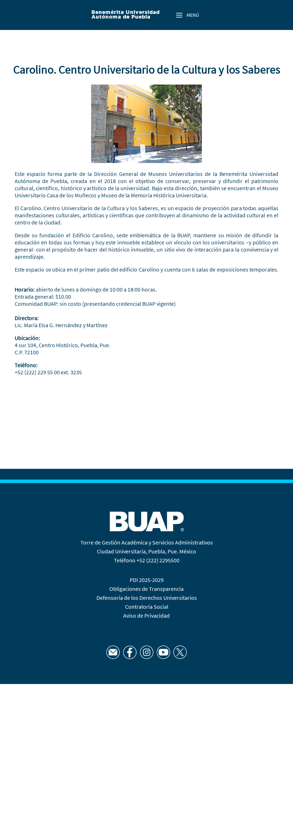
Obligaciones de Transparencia (146, 588)
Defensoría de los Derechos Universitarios (146, 597)
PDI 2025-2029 (147, 579)
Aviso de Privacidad (146, 615)
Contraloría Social (146, 606)
